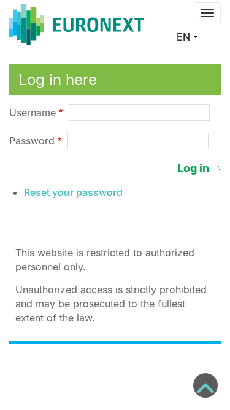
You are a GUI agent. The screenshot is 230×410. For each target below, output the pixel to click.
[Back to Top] (205, 385)
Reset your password (73, 192)
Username (32, 112)
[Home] (76, 24)
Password (32, 141)
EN (183, 37)
